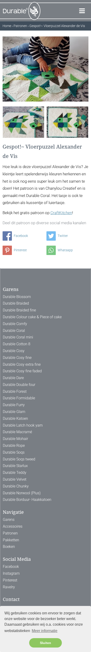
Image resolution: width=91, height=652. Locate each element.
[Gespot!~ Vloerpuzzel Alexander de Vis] (23, 122)
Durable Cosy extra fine (22, 364)
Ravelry (9, 587)
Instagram (11, 573)
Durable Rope (14, 445)
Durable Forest (15, 391)
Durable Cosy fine (17, 357)
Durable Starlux (15, 465)
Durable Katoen (15, 418)
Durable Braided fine (19, 310)
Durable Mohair (15, 438)
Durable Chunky (16, 486)
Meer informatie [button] (44, 631)
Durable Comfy (15, 324)
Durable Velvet (14, 479)
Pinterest (20, 250)
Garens (8, 519)
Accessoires (12, 526)
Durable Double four (19, 384)
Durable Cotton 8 (16, 344)
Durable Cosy (13, 351)
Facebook (20, 236)
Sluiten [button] (45, 643)
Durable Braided (16, 303)
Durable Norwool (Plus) (22, 493)
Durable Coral (14, 330)
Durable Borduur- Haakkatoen (27, 499)
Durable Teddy (14, 472)
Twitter (62, 236)
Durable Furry (14, 405)
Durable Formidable (19, 398)
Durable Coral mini (18, 337)
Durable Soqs (13, 452)
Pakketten (11, 540)
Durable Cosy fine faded (22, 371)
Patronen (10, 533)
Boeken (9, 546)
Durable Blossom (17, 297)
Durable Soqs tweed (19, 459)
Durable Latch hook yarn (23, 425)
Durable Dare (13, 378)
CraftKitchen (61, 212)
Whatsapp (65, 250)
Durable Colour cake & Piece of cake (32, 317)
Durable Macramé (17, 432)
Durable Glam (14, 411)
